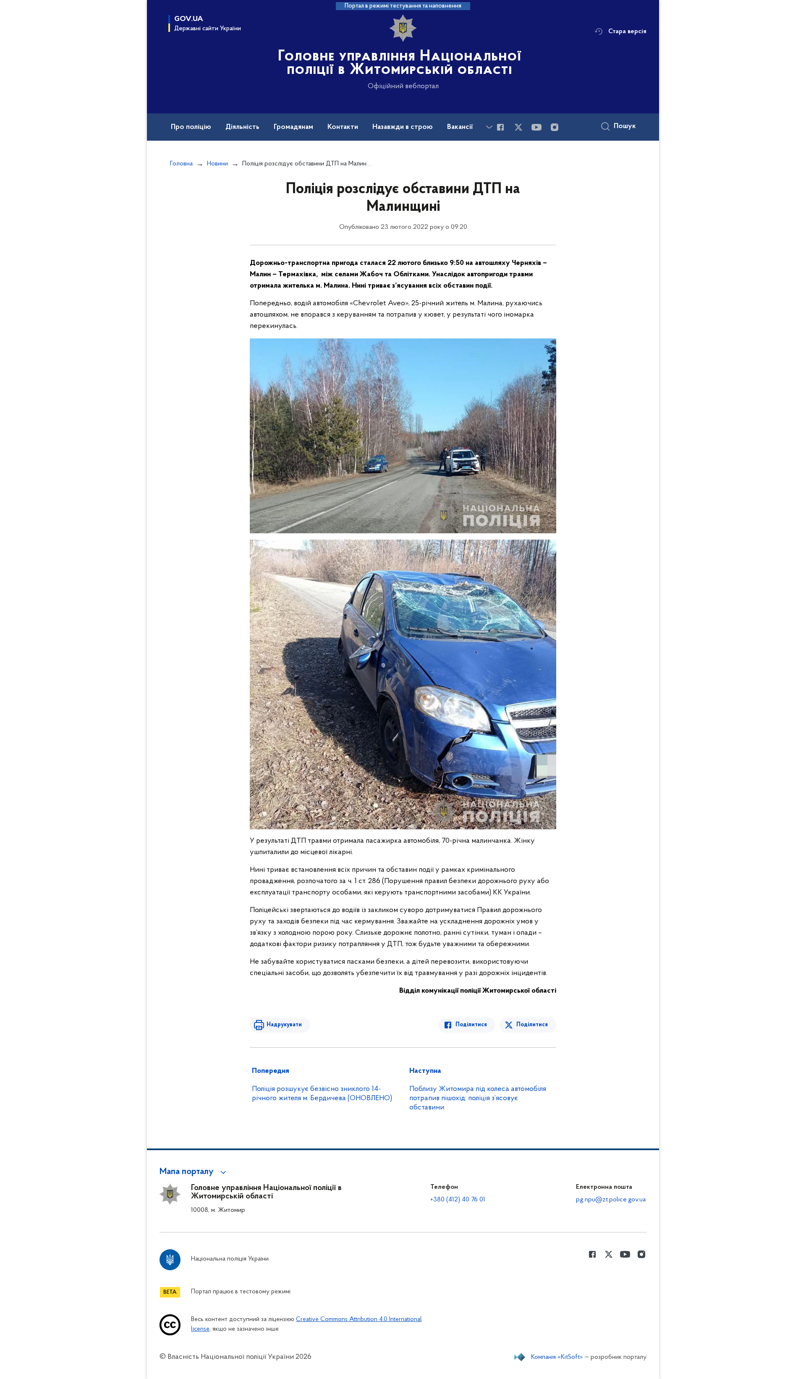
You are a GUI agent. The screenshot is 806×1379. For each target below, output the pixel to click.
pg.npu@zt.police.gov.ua (611, 1199)
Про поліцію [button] (191, 127)
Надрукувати (284, 1025)
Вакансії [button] (460, 127)
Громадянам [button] (293, 127)
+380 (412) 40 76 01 (457, 1199)
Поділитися (471, 1025)
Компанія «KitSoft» (557, 1357)
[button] (194, 1172)
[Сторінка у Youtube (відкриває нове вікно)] (536, 127)
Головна (181, 163)
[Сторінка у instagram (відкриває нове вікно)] (555, 127)
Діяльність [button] (242, 127)
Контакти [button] (342, 127)
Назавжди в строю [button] (402, 127)
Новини (217, 163)
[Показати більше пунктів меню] (489, 127)
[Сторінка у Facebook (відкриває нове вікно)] (500, 127)
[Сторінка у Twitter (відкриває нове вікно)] (518, 127)
